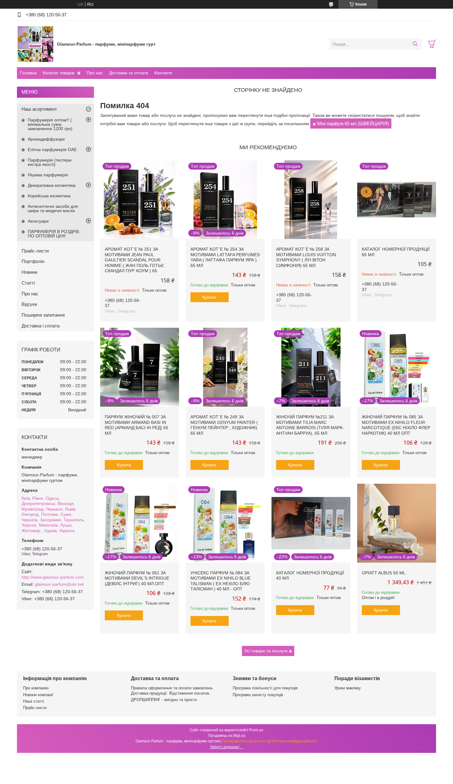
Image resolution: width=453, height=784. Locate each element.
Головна (28, 72)
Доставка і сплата (40, 325)
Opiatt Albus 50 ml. (384, 572)
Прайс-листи (35, 250)
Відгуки (29, 304)
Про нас (95, 72)
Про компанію (36, 688)
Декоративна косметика (52, 185)
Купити (209, 297)
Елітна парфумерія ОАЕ (52, 149)
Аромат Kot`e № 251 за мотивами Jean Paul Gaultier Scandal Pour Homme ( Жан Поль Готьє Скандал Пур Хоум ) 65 (134, 260)
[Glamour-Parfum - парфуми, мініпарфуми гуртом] (35, 43)
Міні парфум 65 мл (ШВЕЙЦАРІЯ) (353, 123)
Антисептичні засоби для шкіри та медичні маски (53, 208)
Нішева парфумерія (48, 174)
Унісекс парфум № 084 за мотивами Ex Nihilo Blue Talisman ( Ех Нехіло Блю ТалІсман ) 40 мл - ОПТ (220, 581)
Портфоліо (33, 261)
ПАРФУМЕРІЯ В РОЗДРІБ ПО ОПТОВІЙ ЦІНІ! (53, 233)
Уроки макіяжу (347, 688)
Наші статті (33, 701)
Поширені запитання (43, 315)
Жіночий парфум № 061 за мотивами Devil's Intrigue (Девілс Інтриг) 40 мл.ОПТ (137, 578)
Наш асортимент (39, 109)
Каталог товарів (58, 72)
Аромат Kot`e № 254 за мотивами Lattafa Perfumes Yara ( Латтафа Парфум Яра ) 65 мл (225, 257)
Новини (29, 272)
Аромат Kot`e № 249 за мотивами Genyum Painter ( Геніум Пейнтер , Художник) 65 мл (224, 425)
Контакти (163, 72)
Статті (28, 282)
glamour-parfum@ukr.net (59, 584)
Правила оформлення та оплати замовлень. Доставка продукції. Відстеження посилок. (172, 690)
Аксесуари (38, 221)
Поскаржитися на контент (244, 741)
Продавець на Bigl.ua (226, 735)
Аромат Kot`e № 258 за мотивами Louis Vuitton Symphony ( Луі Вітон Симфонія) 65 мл (306, 257)
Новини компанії (38, 694)
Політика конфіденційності (293, 741)
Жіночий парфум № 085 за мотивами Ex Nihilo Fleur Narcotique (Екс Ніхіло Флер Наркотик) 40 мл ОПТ (396, 425)
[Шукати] (415, 44)
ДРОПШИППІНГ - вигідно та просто (164, 699)
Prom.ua (256, 730)
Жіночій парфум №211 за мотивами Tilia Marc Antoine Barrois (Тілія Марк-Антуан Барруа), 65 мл (310, 425)
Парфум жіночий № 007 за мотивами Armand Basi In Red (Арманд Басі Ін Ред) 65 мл (136, 425)
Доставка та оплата (128, 72)
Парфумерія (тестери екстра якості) (49, 162)
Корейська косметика (49, 195)
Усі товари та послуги (266, 650)
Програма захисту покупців (258, 694)
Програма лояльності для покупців (265, 688)
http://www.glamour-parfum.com (53, 577)
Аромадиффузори (46, 139)
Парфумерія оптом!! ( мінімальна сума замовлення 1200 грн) (50, 124)
